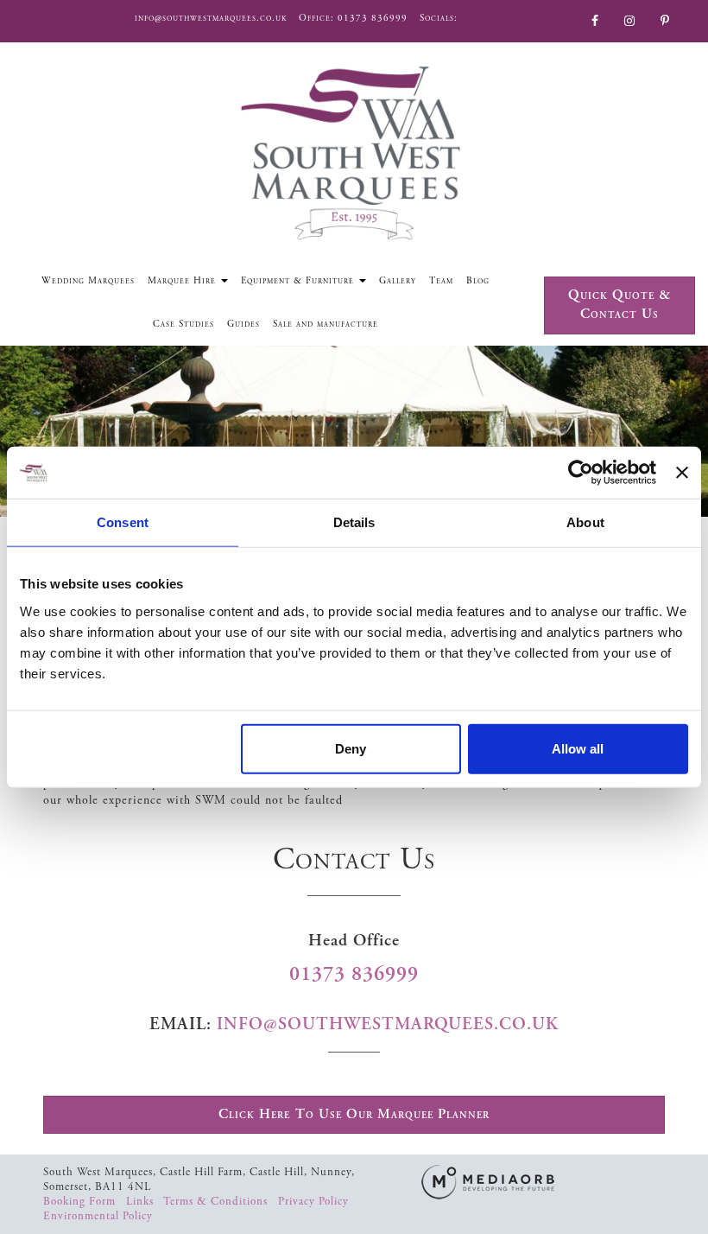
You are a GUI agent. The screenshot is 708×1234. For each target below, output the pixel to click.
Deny (350, 748)
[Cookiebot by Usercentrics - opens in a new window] (580, 473)
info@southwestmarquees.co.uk (211, 18)
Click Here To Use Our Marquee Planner (354, 1114)
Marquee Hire (183, 281)
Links (141, 1201)
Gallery (397, 281)
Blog (478, 281)
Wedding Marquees (88, 281)
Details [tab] (354, 522)
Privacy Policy (315, 1201)
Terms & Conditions (217, 1201)
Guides (243, 324)
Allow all (578, 748)
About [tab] (585, 522)
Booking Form (81, 1201)
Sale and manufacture (325, 324)
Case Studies (183, 324)
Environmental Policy (98, 1216)
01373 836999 (373, 18)
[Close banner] (682, 473)
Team (441, 281)
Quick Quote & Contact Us (619, 305)
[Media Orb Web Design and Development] (487, 1181)
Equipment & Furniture (299, 281)
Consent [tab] (123, 522)
